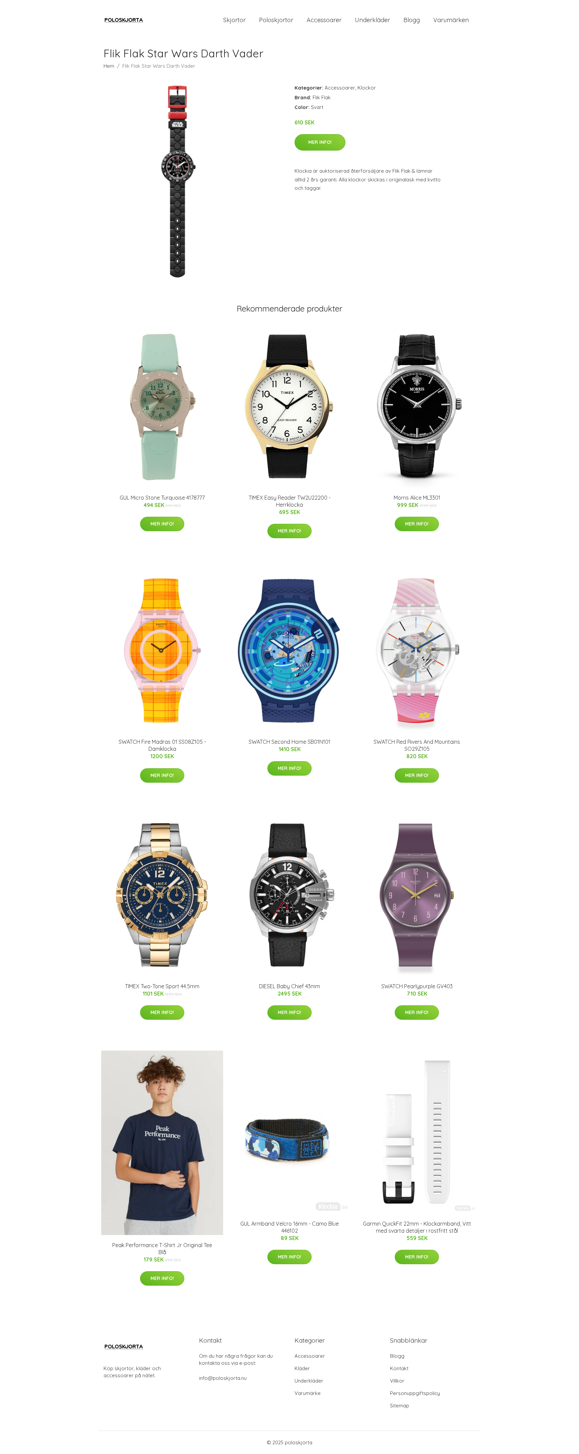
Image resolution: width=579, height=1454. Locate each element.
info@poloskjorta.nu (223, 1378)
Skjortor (234, 20)
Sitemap (399, 1405)
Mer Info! (320, 142)
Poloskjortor (276, 20)
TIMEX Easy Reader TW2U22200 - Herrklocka (290, 501)
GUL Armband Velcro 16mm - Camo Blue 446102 (289, 1227)
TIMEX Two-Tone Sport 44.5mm (162, 986)
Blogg (411, 20)
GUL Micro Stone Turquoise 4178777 (162, 497)
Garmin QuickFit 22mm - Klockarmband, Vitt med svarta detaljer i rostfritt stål (417, 1227)
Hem (109, 66)
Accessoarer (324, 20)
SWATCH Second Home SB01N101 (289, 741)
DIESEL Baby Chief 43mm (289, 986)
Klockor (367, 88)
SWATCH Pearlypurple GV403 (417, 986)
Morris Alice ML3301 (417, 497)
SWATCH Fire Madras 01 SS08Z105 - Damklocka (162, 745)
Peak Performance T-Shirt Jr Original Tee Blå (162, 1248)
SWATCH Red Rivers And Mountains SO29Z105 (417, 745)
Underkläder (372, 20)
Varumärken (451, 20)
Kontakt (399, 1368)
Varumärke (308, 1393)
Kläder (302, 1368)
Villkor (397, 1381)
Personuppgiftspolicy (415, 1393)
